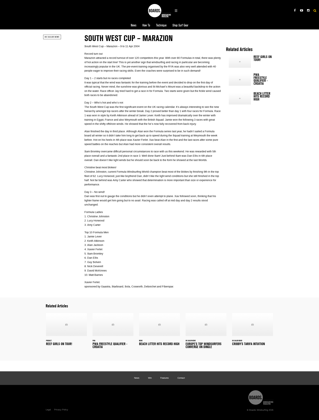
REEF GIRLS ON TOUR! (251, 61)
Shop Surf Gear (180, 25)
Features (164, 378)
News (133, 25)
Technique (161, 25)
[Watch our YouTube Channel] (301, 11)
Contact (181, 378)
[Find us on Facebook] (295, 11)
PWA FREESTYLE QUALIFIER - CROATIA (251, 79)
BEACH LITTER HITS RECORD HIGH (251, 98)
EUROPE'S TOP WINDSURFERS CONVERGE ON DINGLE (206, 333)
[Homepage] (260, 396)
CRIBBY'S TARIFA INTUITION (252, 331)
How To (146, 25)
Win (150, 378)
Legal (48, 410)
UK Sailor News (52, 37)
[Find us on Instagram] (308, 11)
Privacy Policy (61, 410)
